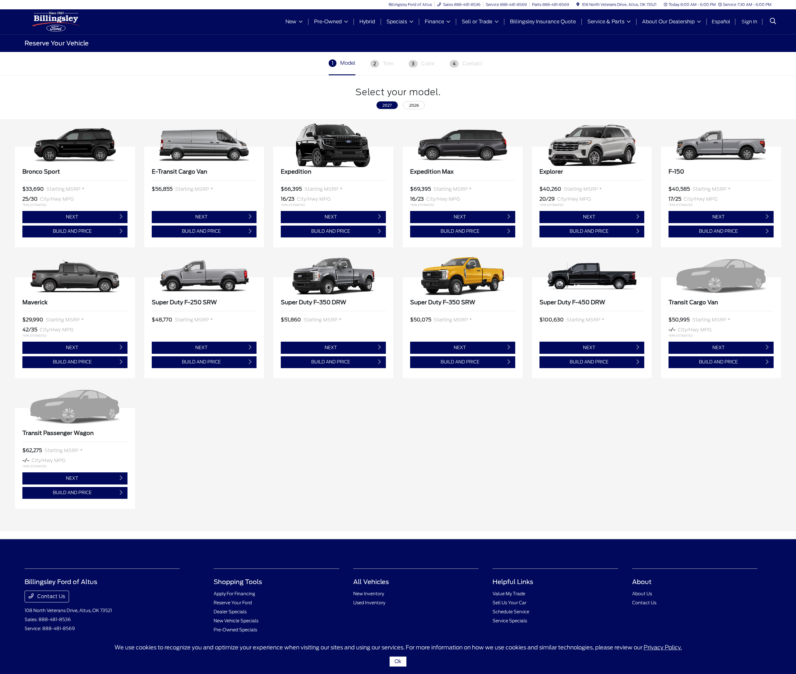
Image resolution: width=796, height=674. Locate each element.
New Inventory (368, 593)
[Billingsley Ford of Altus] (78, 21)
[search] (773, 22)
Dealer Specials (230, 611)
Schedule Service (511, 611)
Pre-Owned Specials (235, 629)
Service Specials (510, 620)
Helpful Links (513, 582)
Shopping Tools (238, 582)
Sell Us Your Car (509, 602)
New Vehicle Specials (236, 620)
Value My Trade (509, 593)
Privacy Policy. (663, 647)
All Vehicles (371, 582)
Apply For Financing (234, 593)
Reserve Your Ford (233, 602)
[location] (577, 4)
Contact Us (50, 596)
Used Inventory (369, 602)
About (641, 582)
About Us (642, 593)
